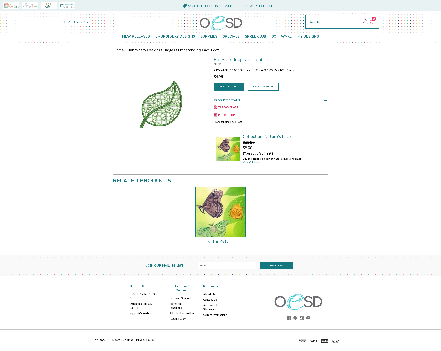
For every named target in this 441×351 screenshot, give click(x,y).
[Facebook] (289, 318)
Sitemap (128, 340)
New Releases (136, 36)
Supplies (209, 36)
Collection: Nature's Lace (267, 136)
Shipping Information (181, 313)
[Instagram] (302, 318)
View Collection (251, 162)
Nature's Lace (220, 241)
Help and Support (180, 298)
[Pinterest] (295, 318)
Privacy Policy (145, 340)
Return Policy (177, 319)
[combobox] (334, 22)
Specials (231, 36)
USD (63, 22)
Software (282, 36)
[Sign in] (365, 22)
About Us (209, 294)
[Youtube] (308, 318)
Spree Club (255, 36)
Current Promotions (215, 315)
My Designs (308, 36)
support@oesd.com (141, 313)
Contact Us (81, 22)
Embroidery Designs (175, 36)
